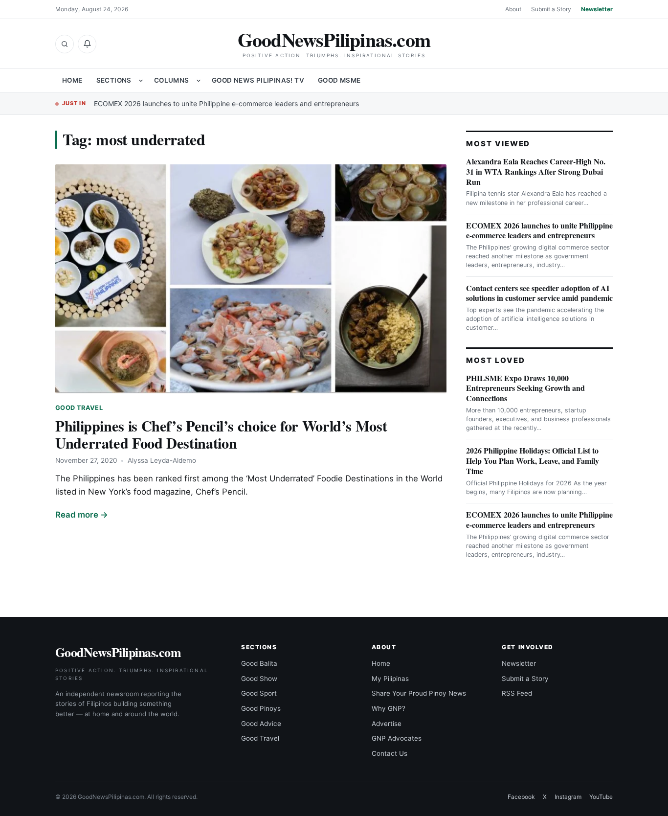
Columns (171, 80)
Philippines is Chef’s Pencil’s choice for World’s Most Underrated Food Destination (221, 434)
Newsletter (597, 9)
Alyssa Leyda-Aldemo (162, 460)
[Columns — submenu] (198, 80)
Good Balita (259, 663)
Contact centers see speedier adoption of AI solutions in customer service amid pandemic (539, 293)
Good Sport (259, 693)
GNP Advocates (397, 738)
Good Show (259, 678)
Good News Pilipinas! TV (258, 80)
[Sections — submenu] (140, 80)
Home (72, 80)
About (513, 9)
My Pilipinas (390, 678)
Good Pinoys (261, 708)
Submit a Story (551, 9)
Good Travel (79, 407)
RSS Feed (517, 693)
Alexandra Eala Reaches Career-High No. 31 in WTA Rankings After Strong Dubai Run (535, 171)
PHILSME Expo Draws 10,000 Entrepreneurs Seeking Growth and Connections (525, 388)
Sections (114, 80)
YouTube (601, 796)
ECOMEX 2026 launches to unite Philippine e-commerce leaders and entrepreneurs (226, 103)
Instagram (568, 796)
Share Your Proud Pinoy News (419, 693)
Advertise (386, 723)
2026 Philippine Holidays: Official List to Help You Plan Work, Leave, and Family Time (532, 460)
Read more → (81, 515)
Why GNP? (388, 708)
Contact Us (389, 753)
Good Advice (261, 723)
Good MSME (339, 80)
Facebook (521, 796)
